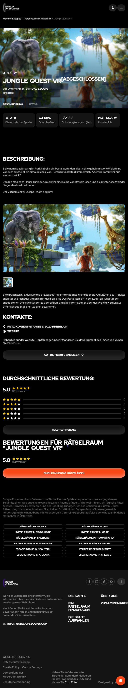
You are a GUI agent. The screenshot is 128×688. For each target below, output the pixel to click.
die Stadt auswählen (78, 618)
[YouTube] (111, 581)
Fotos (33, 104)
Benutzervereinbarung (16, 682)
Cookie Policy (11, 667)
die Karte (77, 596)
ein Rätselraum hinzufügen (79, 606)
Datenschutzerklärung (16, 662)
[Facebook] (89, 581)
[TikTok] (104, 581)
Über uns (109, 596)
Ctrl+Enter (13, 343)
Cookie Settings (32, 667)
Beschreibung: (13, 104)
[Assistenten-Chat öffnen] (120, 680)
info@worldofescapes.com (27, 623)
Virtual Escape (37, 88)
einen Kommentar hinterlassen (64, 473)
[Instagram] (96, 581)
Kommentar (19, 391)
